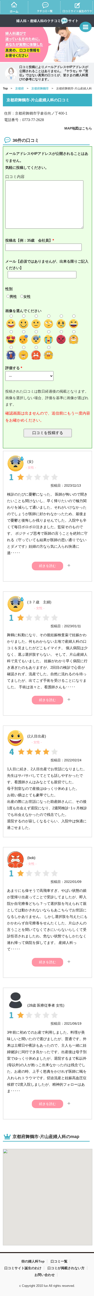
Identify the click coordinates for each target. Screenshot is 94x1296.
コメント (47, 176)
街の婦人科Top (33, 1261)
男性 (13, 296)
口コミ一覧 (59, 1261)
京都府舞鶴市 (40, 88)
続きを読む (47, 566)
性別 (9, 289)
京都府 (19, 88)
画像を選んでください (23, 311)
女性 (27, 296)
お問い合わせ (44, 1275)
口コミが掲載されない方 (66, 1268)
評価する (13, 368)
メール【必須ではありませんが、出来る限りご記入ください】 (46, 264)
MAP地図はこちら (78, 128)
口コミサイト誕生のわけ (22, 1268)
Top (5, 88)
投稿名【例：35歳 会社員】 (29, 240)
